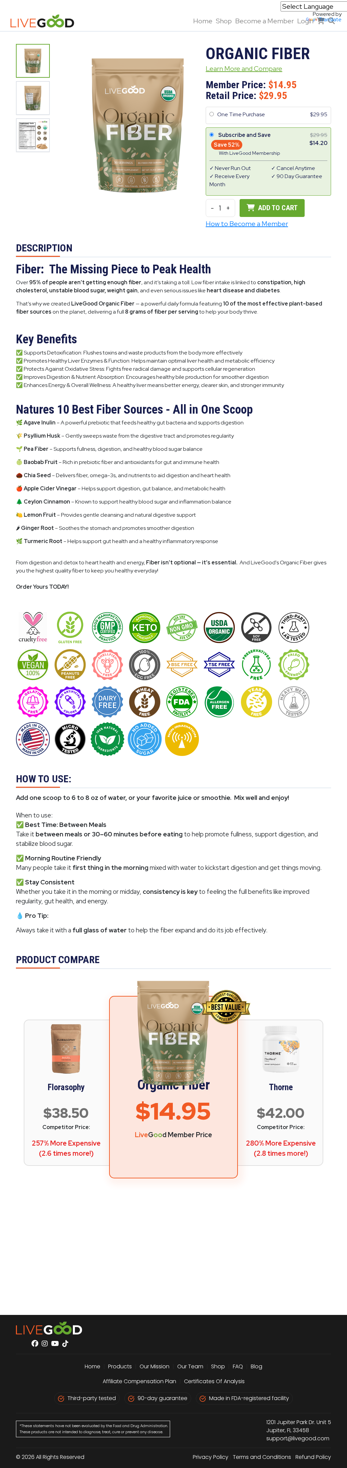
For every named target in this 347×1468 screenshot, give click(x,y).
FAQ (238, 1366)
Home (202, 21)
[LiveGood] (46, 21)
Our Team (191, 1366)
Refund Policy (313, 1457)
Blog (256, 1366)
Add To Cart (277, 208)
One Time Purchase (241, 114)
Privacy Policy (210, 1457)
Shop (224, 21)
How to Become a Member (247, 223)
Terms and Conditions (262, 1457)
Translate (330, 19)
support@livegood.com (297, 1438)
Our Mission (154, 1366)
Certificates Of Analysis (214, 1381)
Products (120, 1366)
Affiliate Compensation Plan (139, 1381)
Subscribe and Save (244, 135)
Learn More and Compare (244, 68)
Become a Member (264, 21)
